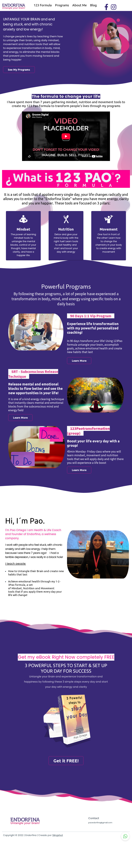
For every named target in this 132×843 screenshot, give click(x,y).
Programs (62, 5)
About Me (79, 5)
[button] (125, 836)
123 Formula (43, 5)
